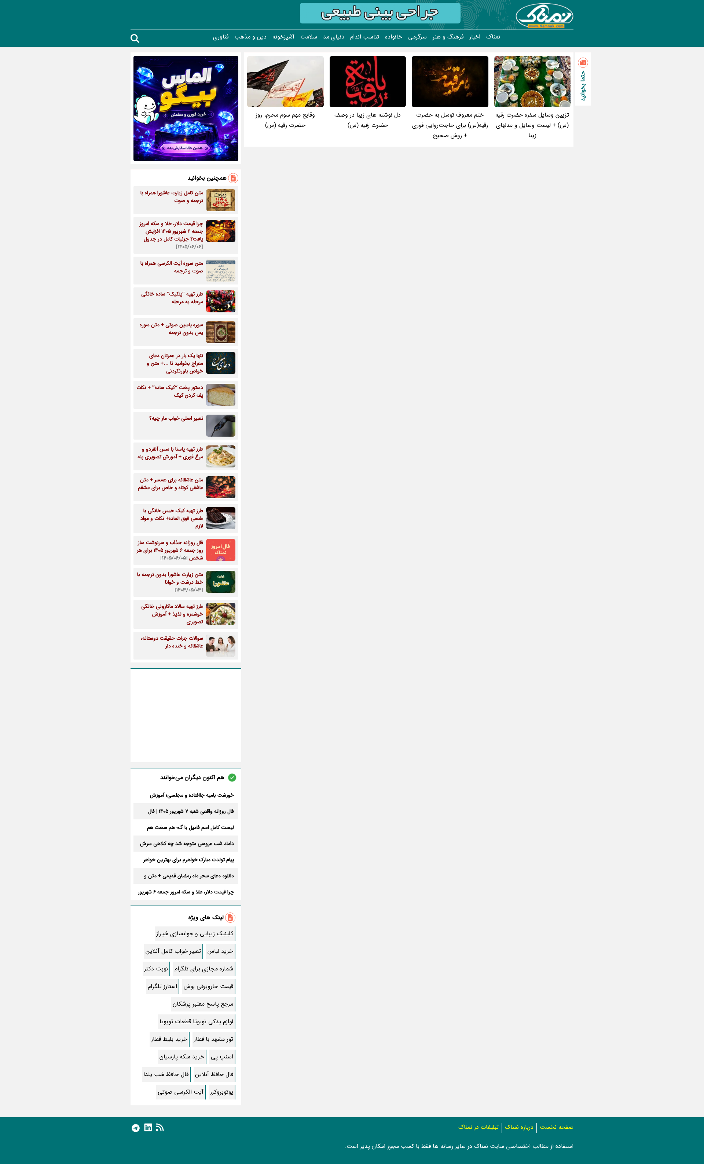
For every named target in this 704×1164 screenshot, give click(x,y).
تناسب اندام (364, 37)
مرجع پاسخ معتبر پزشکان (203, 1004)
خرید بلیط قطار (169, 1039)
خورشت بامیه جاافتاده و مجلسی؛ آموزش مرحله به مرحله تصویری (192, 795)
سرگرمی (417, 37)
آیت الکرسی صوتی (180, 1092)
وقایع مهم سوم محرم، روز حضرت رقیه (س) (285, 120)
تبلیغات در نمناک (478, 1127)
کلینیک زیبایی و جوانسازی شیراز (194, 933)
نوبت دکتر (156, 968)
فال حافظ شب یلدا (165, 1074)
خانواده (393, 37)
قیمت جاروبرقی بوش (208, 986)
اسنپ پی (222, 1056)
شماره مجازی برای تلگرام (204, 968)
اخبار (474, 37)
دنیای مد (333, 37)
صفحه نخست (556, 1127)
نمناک (493, 37)
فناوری (220, 37)
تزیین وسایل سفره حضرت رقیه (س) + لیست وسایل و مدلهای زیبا (532, 125)
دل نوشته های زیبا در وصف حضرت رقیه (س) (367, 120)
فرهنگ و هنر (448, 37)
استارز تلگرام (162, 986)
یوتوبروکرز (221, 1092)
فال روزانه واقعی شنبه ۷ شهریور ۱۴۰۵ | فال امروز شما (191, 811)
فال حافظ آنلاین (214, 1074)
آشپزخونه (283, 37)
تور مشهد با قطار (213, 1039)
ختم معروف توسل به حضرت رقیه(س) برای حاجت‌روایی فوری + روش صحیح (450, 125)
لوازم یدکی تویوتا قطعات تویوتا (196, 1021)
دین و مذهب (250, 37)
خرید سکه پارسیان (182, 1056)
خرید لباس (220, 951)
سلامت (308, 37)
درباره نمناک (519, 1127)
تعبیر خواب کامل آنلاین (173, 951)
